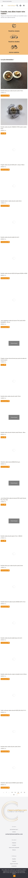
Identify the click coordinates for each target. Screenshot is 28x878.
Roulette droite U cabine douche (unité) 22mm (11, 201)
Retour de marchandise (7, 1)
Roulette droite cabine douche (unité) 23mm (11, 746)
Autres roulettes (14, 52)
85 (13, 794)
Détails (2, 133)
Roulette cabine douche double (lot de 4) (10, 237)
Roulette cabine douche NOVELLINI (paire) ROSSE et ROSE (14, 273)
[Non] (26, 873)
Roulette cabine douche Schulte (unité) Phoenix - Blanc (13, 432)
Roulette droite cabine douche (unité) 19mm (11, 396)
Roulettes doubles (14, 42)
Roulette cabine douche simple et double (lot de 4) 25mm (14, 674)
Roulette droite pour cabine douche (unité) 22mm (12, 565)
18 (12, 792)
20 (18, 792)
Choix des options (4, 642)
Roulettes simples (14, 31)
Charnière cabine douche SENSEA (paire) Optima (12, 782)
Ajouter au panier (4, 95)
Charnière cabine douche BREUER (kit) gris (10, 462)
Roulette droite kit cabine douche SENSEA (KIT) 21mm (13, 601)
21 (21, 792)
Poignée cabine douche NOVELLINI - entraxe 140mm (12, 164)
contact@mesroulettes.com (14, 834)
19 (15, 792)
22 (24, 792)
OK (14, 876)
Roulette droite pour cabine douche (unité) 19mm (12, 90)
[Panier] (24, 6)
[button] (2, 6)
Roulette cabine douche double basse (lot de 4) (11, 638)
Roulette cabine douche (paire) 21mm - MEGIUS (11, 536)
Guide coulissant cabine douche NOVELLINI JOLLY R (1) (13, 710)
